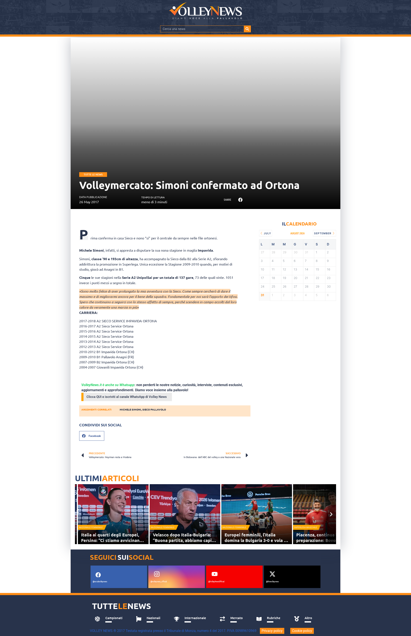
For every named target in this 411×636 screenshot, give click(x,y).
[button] (240, 200)
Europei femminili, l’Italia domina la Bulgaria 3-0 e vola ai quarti (256, 540)
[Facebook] (98, 574)
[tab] (110, 619)
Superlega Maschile (305, 527)
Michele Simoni (130, 409)
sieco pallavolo (154, 409)
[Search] (247, 29)
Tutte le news (93, 174)
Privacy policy (272, 631)
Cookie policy (302, 631)
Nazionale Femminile (91, 527)
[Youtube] (214, 574)
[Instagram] (156, 574)
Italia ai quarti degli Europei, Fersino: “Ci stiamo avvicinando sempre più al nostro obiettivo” (113, 540)
